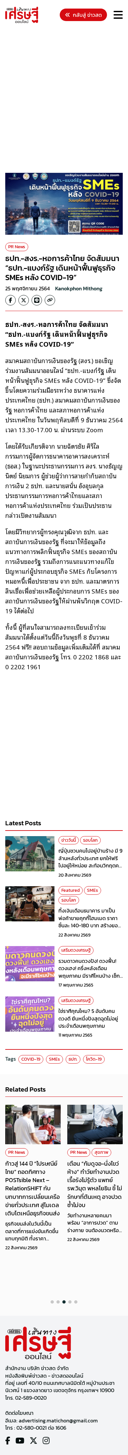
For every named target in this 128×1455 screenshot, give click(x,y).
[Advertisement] (64, 99)
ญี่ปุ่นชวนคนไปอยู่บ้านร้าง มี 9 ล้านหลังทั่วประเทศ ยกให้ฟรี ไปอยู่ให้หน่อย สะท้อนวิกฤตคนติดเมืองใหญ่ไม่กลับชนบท (90, 862)
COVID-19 (30, 1059)
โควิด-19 (94, 1059)
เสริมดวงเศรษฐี (76, 950)
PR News (16, 246)
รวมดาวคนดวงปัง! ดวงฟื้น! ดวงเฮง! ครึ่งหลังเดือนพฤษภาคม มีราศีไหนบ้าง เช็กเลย (89, 972)
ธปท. (73, 1059)
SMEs (92, 890)
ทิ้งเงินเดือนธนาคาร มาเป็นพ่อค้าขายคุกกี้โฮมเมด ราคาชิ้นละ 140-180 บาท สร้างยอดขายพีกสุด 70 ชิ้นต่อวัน (89, 922)
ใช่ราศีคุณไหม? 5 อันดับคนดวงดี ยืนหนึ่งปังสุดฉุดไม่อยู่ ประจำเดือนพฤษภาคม (88, 1018)
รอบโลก (90, 840)
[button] (52, 1302)
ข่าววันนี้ (68, 840)
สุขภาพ (39, 1152)
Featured (70, 890)
